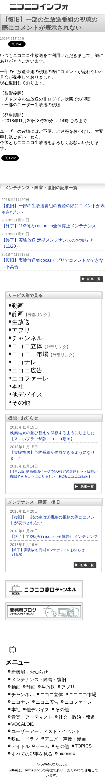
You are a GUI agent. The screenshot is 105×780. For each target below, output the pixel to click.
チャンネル (27, 338)
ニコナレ (24, 362)
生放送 (21, 322)
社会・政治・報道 (76, 717)
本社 (18, 386)
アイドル (20, 746)
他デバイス (27, 394)
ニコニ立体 (27, 346)
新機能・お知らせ (29, 672)
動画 (18, 306)
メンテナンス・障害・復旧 (38, 679)
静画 (18, 314)
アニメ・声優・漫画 (65, 739)
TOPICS (83, 746)
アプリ (21, 330)
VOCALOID (22, 724)
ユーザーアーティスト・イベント (45, 731)
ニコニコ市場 (30, 354)
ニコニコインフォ (52, 7)
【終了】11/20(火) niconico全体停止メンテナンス (48, 226)
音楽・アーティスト (31, 717)
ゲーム (42, 746)
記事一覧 (92, 279)
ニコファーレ (30, 378)
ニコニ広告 (27, 370)
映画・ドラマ (25, 739)
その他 (21, 402)
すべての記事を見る (31, 754)
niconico (66, 753)
